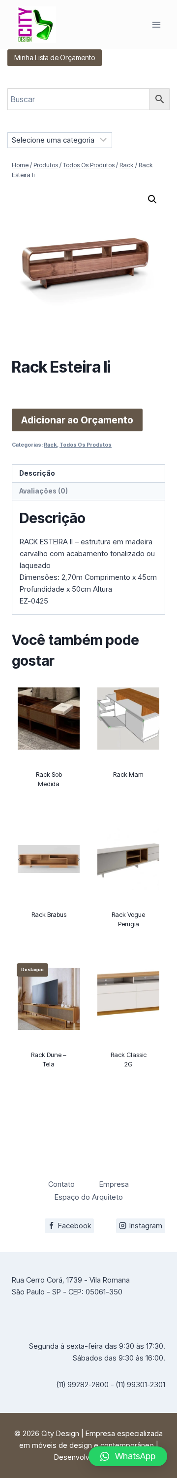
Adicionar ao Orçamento (77, 420)
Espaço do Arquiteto (89, 1197)
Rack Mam (128, 774)
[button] (152, 199)
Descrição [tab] (37, 473)
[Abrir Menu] (156, 24)
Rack (50, 445)
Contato (61, 1184)
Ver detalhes (49, 806)
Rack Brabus (48, 914)
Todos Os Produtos (85, 445)
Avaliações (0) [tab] (43, 491)
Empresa (114, 1184)
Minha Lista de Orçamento (54, 57)
